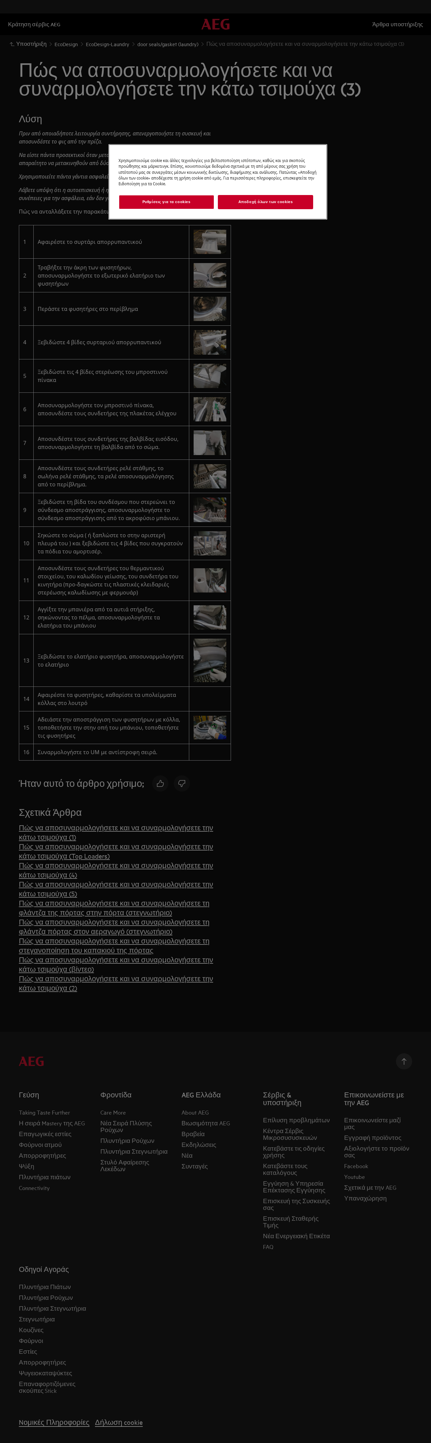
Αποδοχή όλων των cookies (265, 202)
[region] (217, 181)
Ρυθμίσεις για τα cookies (166, 202)
